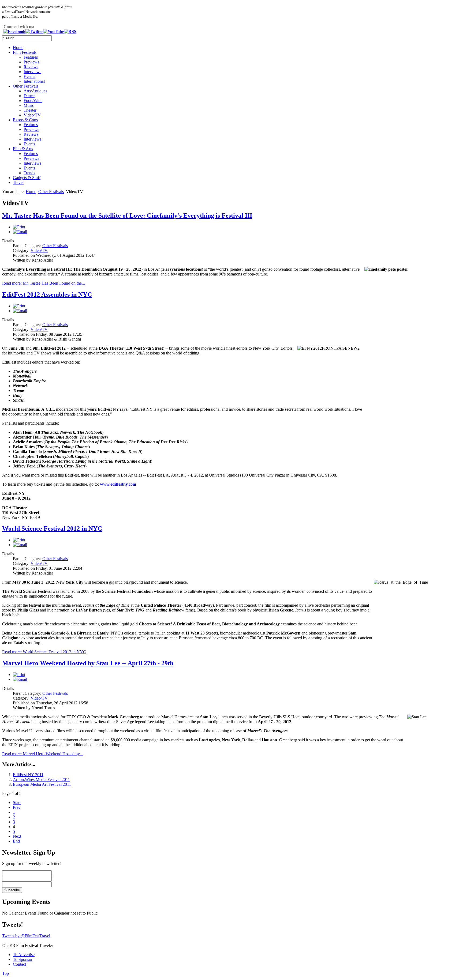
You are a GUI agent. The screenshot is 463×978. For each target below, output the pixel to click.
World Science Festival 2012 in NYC (52, 528)
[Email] (20, 231)
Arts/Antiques (35, 91)
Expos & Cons (25, 120)
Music (29, 105)
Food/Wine (33, 100)
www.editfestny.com (118, 484)
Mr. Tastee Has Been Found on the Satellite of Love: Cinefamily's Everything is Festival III (127, 215)
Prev (17, 807)
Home (18, 47)
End (16, 841)
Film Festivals (24, 52)
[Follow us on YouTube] (53, 31)
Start (17, 802)
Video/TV (32, 115)
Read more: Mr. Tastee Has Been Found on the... (43, 283)
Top (5, 973)
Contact (19, 964)
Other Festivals (25, 86)
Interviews (32, 71)
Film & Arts (23, 148)
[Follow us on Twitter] (34, 31)
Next (17, 836)
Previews (31, 62)
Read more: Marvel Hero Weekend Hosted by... (42, 754)
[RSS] (70, 31)
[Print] (19, 227)
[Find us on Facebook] (14, 31)
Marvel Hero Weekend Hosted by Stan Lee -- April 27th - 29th (87, 663)
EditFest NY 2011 (28, 774)
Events (29, 76)
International (34, 81)
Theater (30, 110)
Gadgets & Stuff (26, 177)
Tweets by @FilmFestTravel (26, 936)
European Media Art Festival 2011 (42, 784)
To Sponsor (22, 959)
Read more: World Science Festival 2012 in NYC (44, 652)
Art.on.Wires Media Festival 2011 (41, 779)
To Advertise (24, 954)
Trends (29, 173)
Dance (29, 95)
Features (31, 57)
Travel (18, 182)
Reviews (31, 67)
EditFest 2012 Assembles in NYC (47, 294)
